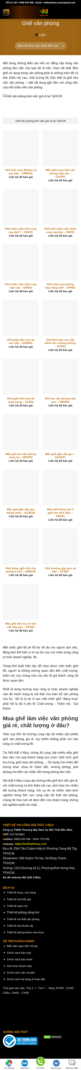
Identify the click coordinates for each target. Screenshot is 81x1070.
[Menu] (6, 12)
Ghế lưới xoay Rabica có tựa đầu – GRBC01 (21, 172)
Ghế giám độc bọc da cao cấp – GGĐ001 (20, 341)
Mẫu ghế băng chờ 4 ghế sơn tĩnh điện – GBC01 (60, 512)
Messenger (56, 1068)
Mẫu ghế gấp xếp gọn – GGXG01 (60, 456)
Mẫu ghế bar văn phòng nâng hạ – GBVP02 (20, 456)
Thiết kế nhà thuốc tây (20, 925)
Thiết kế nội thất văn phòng (23, 919)
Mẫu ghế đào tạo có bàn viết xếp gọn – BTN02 (20, 625)
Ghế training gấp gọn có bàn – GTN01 (60, 570)
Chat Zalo (24, 1068)
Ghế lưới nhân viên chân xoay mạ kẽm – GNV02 (60, 230)
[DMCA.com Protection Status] (52, 1036)
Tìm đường (9, 1068)
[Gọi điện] (40, 1062)
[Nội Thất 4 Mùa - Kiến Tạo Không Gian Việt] (43, 12)
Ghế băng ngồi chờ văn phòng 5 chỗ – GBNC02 (20, 570)
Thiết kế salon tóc (17, 905)
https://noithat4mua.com (31, 843)
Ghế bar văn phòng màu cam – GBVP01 (60, 400)
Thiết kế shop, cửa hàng (21, 892)
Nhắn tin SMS (72, 1068)
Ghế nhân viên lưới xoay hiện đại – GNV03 (21, 286)
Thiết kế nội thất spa (19, 899)
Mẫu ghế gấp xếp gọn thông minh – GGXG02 (20, 511)
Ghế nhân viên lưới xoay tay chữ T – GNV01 (21, 230)
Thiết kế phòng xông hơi (23, 912)
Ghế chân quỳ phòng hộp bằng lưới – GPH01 (60, 286)
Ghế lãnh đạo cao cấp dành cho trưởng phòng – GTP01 (60, 343)
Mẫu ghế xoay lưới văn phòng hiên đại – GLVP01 (60, 173)
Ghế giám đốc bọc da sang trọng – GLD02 (20, 400)
